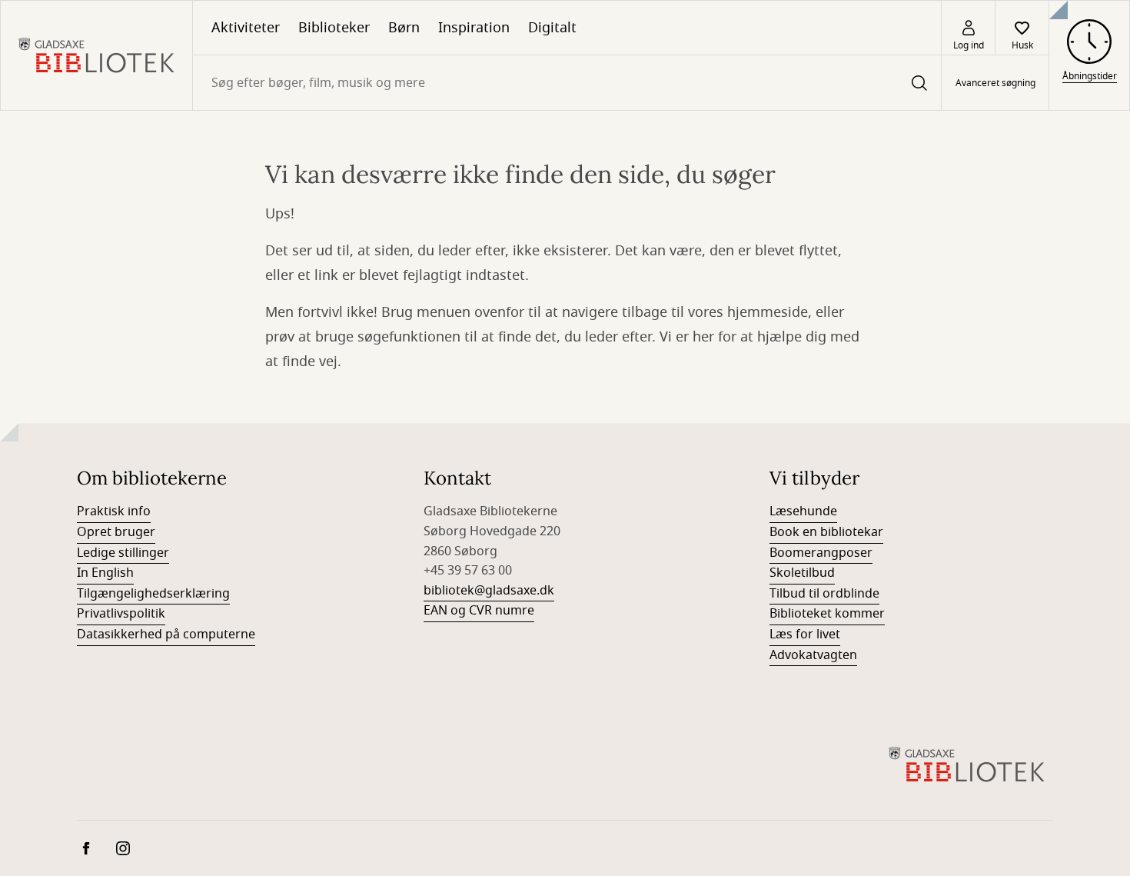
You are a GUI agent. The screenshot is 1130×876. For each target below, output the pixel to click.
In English (105, 573)
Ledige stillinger (123, 553)
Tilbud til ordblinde (824, 594)
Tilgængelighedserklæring (153, 594)
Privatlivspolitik (121, 614)
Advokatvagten (813, 655)
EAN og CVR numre (479, 610)
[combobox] (567, 82)
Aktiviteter (245, 28)
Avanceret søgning (995, 83)
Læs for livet (804, 634)
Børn (404, 28)
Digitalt (552, 28)
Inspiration (474, 28)
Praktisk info (114, 511)
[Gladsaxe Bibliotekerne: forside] (96, 55)
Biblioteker (334, 28)
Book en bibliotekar (826, 532)
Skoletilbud (802, 573)
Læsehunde (803, 511)
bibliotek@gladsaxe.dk (489, 590)
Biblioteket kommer (827, 614)
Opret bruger (116, 532)
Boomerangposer (820, 553)
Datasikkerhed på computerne (166, 634)
